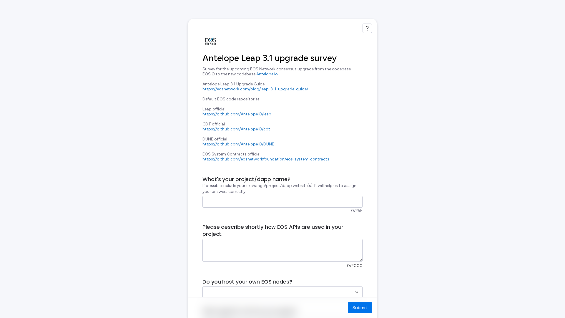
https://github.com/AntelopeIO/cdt (236, 129)
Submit (360, 307)
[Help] (367, 28)
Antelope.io (267, 74)
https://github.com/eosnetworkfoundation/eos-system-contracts (265, 159)
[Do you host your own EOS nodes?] (356, 292)
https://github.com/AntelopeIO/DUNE (238, 144)
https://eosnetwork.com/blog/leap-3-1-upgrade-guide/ (255, 89)
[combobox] (276, 292)
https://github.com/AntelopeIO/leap (236, 114)
